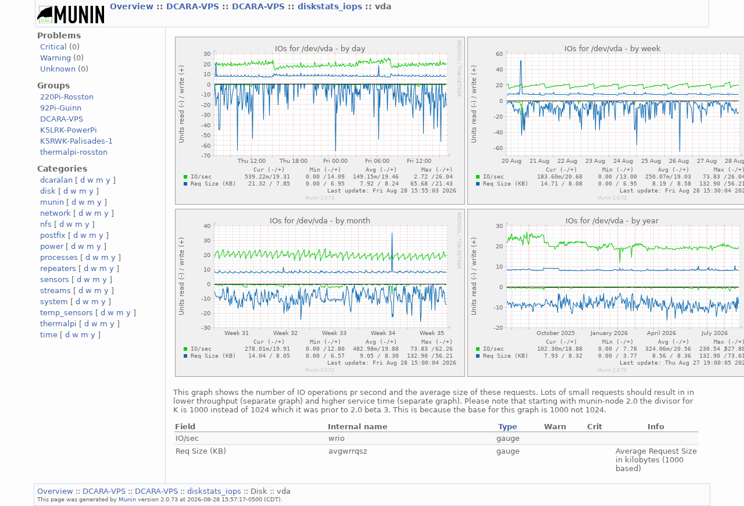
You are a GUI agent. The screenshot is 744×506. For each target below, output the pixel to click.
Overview (133, 6)
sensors (54, 279)
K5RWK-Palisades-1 (76, 141)
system (54, 301)
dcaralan (56, 180)
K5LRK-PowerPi (68, 130)
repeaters (58, 268)
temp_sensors (66, 312)
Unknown (58, 69)
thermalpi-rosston (74, 152)
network (55, 213)
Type (507, 426)
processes (59, 257)
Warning (55, 58)
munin (52, 202)
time (49, 334)
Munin (127, 499)
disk (48, 191)
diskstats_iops (331, 6)
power (51, 246)
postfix (53, 235)
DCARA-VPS (194, 6)
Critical (53, 46)
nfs (46, 224)
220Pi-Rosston (67, 96)
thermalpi (58, 323)
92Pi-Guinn (60, 108)
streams (55, 290)
